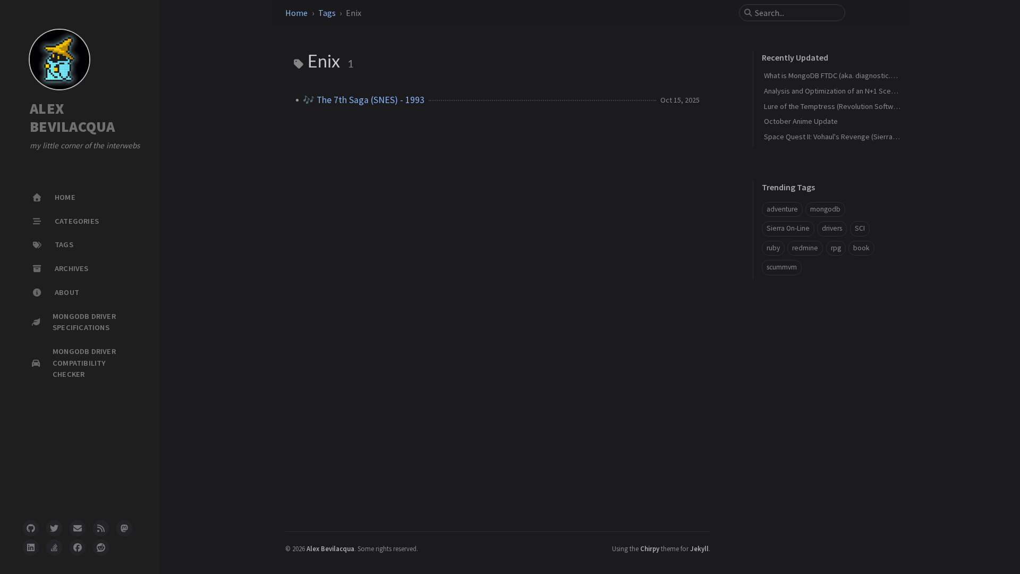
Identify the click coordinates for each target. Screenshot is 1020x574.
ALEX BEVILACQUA (72, 118)
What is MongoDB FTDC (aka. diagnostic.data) (835, 75)
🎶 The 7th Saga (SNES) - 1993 (363, 100)
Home (296, 12)
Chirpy (649, 548)
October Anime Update (801, 121)
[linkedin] (30, 547)
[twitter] (54, 528)
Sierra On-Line (788, 228)
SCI (860, 228)
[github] (30, 528)
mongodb (825, 209)
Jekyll (699, 548)
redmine (805, 247)
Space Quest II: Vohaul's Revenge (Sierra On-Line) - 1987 (852, 136)
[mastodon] (124, 528)
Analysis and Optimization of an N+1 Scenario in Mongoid (853, 91)
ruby (773, 247)
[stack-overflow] (54, 547)
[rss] (101, 528)
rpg (836, 247)
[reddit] (101, 547)
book (861, 247)
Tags (327, 12)
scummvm (782, 267)
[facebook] (77, 547)
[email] (77, 528)
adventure (782, 209)
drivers (832, 228)
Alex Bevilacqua (330, 548)
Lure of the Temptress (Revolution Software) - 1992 (845, 106)
